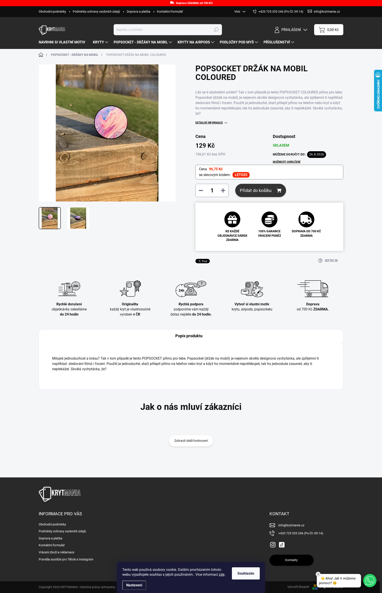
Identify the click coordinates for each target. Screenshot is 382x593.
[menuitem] (63, 42)
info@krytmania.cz (291, 525)
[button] (369, 580)
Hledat (216, 29)
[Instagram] (272, 544)
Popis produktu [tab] (188, 335)
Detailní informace (209, 122)
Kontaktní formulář (170, 11)
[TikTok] (281, 544)
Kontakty (291, 560)
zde (221, 574)
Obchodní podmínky (52, 11)
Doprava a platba (138, 11)
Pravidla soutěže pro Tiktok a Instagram (66, 559)
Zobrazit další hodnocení (191, 440)
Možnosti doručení (287, 161)
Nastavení (134, 585)
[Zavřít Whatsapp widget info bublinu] (318, 574)
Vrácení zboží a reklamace (56, 552)
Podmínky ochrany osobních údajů (96, 11)
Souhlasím (245, 573)
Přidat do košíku (255, 190)
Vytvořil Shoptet (298, 587)
